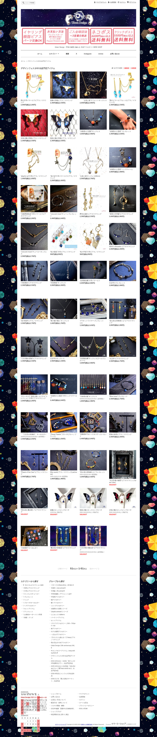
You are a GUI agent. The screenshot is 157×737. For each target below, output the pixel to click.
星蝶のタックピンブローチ (59, 510)
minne (100, 54)
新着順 (133, 68)
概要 (67, 54)
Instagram (88, 54)
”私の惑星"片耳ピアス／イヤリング (62, 252)
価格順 (126, 68)
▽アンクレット (28, 611)
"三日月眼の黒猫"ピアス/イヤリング (33, 358)
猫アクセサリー (56, 600)
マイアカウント (101, 2)
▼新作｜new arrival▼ (58, 588)
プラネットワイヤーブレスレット (92, 321)
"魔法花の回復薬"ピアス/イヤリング (63, 548)
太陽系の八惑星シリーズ (59, 609)
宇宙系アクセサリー (57, 597)
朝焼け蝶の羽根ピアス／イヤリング (63, 138)
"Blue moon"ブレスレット (118, 396)
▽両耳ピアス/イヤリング (31, 588)
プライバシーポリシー (86, 706)
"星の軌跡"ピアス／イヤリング (32, 321)
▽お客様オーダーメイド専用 (32, 614)
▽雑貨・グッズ (28, 617)
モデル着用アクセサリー (59, 631)
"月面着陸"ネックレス (58, 283)
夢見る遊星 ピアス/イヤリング (90, 214)
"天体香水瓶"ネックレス (88, 396)
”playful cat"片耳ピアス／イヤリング (34, 176)
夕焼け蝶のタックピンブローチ (120, 510)
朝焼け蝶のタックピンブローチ (91, 510)
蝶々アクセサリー (57, 603)
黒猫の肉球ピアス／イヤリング (120, 434)
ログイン (123, 2)
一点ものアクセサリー (58, 634)
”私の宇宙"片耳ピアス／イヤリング (92, 252)
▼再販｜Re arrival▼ (58, 591)
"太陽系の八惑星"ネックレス (90, 131)
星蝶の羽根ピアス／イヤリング (61, 100)
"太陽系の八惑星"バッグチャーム (121, 169)
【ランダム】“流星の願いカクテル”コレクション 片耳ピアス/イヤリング (34, 397)
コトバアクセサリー (57, 606)
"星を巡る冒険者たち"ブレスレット (92, 472)
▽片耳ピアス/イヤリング (31, 591)
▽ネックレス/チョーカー (31, 594)
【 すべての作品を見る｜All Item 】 (62, 585)
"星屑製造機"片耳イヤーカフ (90, 280)
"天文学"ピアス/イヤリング (118, 359)
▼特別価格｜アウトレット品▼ (61, 594)
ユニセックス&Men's (58, 614)
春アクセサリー (56, 628)
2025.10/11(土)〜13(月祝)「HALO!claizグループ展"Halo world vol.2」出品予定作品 (63, 668)
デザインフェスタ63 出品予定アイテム (39, 61)
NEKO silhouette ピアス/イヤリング (122, 246)
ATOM (85, 708)
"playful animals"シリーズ (59, 611)
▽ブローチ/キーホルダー (31, 603)
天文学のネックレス (57, 358)
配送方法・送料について (59, 703)
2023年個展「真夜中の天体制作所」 (63, 708)
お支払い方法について (58, 700)
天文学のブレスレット (117, 283)
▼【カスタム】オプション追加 (33, 585)
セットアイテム (56, 620)
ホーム (39, 54)
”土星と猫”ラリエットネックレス (95, 100)
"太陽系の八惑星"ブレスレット (120, 131)
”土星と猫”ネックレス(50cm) (90, 176)
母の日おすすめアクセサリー (60, 642)
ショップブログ (56, 711)
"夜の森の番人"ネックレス (59, 321)
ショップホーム (56, 694)
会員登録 (113, 2)
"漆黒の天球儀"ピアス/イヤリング (121, 214)
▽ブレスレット (28, 597)
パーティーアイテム (57, 617)
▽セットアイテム (29, 609)
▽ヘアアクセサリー (29, 606)
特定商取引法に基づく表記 (60, 714)
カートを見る (83, 703)
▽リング (26, 600)
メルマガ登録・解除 (57, 706)
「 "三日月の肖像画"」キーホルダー (33, 434)
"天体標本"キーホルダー (29, 548)
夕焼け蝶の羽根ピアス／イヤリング (33, 138)
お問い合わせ (115, 54)
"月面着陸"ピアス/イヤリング (31, 283)
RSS (80, 708)
